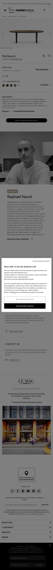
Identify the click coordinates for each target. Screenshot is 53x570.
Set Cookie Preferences (25, 299)
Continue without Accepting (41, 261)
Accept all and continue (25, 306)
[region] (26, 285)
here (14, 292)
